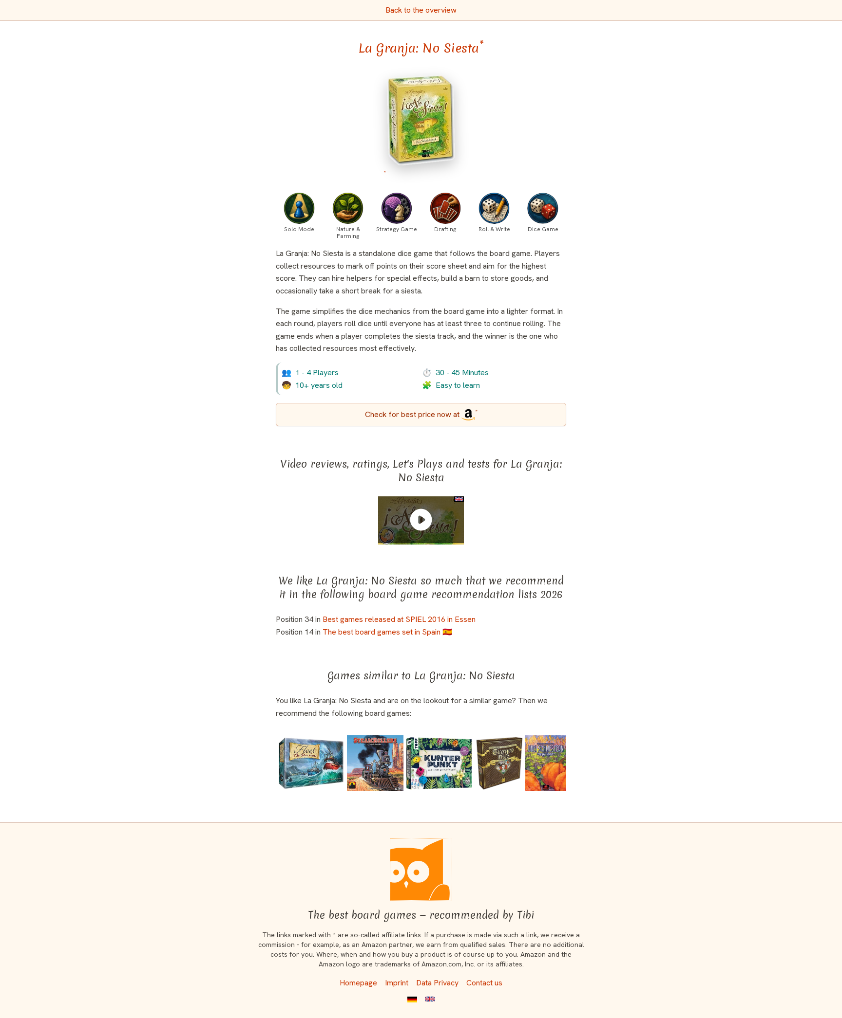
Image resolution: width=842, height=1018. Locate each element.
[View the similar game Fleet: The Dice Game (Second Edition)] (311, 763)
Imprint (396, 983)
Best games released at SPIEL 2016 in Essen (399, 619)
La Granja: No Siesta (421, 48)
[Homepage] (421, 869)
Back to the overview (421, 10)
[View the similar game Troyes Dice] (499, 763)
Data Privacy (437, 983)
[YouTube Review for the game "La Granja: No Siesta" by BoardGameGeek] (421, 519)
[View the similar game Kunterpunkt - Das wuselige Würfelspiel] (439, 763)
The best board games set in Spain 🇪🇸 (387, 632)
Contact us (484, 983)
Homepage (358, 983)
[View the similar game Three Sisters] (545, 763)
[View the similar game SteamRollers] (375, 763)
